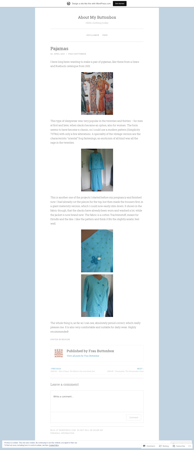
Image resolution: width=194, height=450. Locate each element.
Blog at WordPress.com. (63, 430)
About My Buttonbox (97, 17)
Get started (119, 3)
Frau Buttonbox (77, 54)
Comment (133, 417)
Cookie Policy (54, 445)
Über (105, 35)
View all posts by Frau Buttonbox (83, 355)
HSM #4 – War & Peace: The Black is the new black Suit (72, 369)
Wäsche (65, 339)
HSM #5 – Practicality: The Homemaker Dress (125, 369)
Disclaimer (92, 35)
